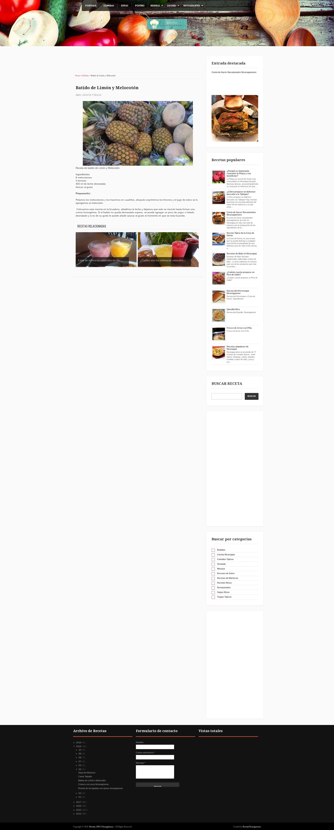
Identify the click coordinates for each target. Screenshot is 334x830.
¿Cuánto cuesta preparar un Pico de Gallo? (241, 273)
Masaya (221, 569)
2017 (79, 802)
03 (80, 769)
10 (80, 750)
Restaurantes (191, 5)
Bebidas (155, 5)
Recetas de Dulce (226, 573)
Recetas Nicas (224, 583)
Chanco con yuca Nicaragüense (93, 784)
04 (80, 765)
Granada (221, 564)
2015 (79, 810)
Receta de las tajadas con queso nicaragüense (100, 788)
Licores (171, 5)
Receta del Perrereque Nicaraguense (238, 292)
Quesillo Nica (233, 309)
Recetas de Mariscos (227, 578)
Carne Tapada (85, 776)
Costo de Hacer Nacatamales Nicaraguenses (234, 72)
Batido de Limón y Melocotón (107, 87)
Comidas (109, 5)
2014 (79, 814)
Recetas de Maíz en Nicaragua (242, 253)
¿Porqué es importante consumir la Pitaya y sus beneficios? (239, 173)
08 (80, 757)
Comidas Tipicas (225, 559)
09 (80, 753)
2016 (79, 806)
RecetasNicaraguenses (252, 826)
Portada (90, 5)
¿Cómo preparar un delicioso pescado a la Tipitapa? (241, 193)
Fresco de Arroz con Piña (239, 328)
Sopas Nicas (223, 592)
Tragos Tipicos (224, 597)
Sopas (124, 5)
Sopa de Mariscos (86, 772)
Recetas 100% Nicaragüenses (101, 826)
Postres (139, 5)
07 (80, 761)
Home (78, 75)
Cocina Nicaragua (226, 554)
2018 (79, 746)
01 (80, 797)
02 (80, 793)
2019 (79, 742)
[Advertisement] (135, 62)
